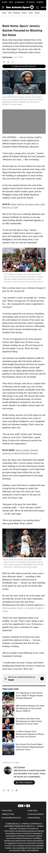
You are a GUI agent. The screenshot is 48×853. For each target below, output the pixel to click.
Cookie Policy (32, 811)
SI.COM (4, 2)
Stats (31, 13)
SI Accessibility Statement (11, 818)
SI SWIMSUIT (20, 2)
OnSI (10, 13)
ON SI (11, 2)
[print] (16, 790)
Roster (24, 13)
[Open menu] (3, 7)
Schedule (16, 13)
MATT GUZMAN (19, 767)
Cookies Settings (33, 818)
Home (4, 13)
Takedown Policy (8, 814)
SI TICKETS (30, 2)
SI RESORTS (40, 2)
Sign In (43, 7)
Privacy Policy (7, 811)
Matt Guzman (7, 57)
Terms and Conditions (35, 814)
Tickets (37, 13)
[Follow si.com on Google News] (42, 678)
